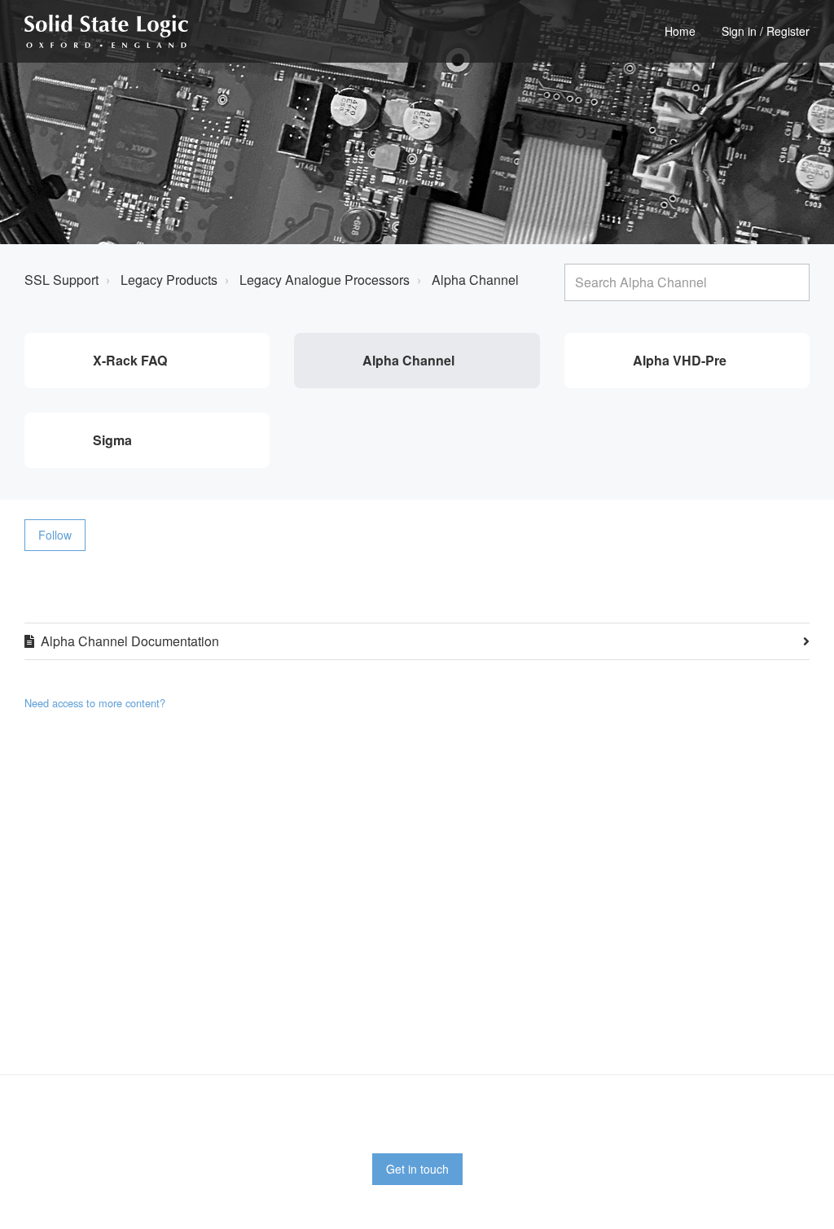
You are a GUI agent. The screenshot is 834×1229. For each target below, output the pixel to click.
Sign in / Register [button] (766, 31)
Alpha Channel (475, 279)
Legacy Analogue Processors (324, 279)
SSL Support (61, 279)
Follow (55, 535)
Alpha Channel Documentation (130, 641)
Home (680, 31)
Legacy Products (169, 279)
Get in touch (417, 1169)
